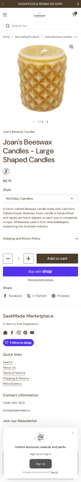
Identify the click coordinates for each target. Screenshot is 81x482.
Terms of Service (14, 373)
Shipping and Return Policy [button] (21, 239)
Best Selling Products (27, 36)
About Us (9, 368)
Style (7, 189)
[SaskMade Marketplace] (39, 15)
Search (7, 362)
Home (6, 36)
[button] (74, 15)
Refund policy (12, 384)
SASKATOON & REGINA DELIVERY (40, 3)
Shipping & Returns (16, 378)
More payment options (40, 279)
